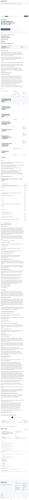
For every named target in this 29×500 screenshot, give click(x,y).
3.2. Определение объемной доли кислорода (7, 456)
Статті (1, 496)
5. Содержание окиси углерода (5, 447)
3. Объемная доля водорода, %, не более (6, 445)
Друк (13, 29)
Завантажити (26, 16)
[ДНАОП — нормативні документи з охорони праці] (4, 1)
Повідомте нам (13, 426)
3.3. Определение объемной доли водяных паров (7, 457)
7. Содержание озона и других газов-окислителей (7, 450)
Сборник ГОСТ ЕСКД (18, 431)
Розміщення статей (3, 497)
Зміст (2, 32)
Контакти (2, 495)
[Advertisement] (14, 10)
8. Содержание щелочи (4, 451)
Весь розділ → (26, 429)
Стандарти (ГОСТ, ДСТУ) (4, 18)
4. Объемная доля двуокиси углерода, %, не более (7, 446)
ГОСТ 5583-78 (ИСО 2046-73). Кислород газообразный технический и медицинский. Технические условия (7, 433)
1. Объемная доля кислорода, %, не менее (6, 442)
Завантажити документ (6, 29)
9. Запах (2, 452)
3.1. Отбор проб (3, 455)
